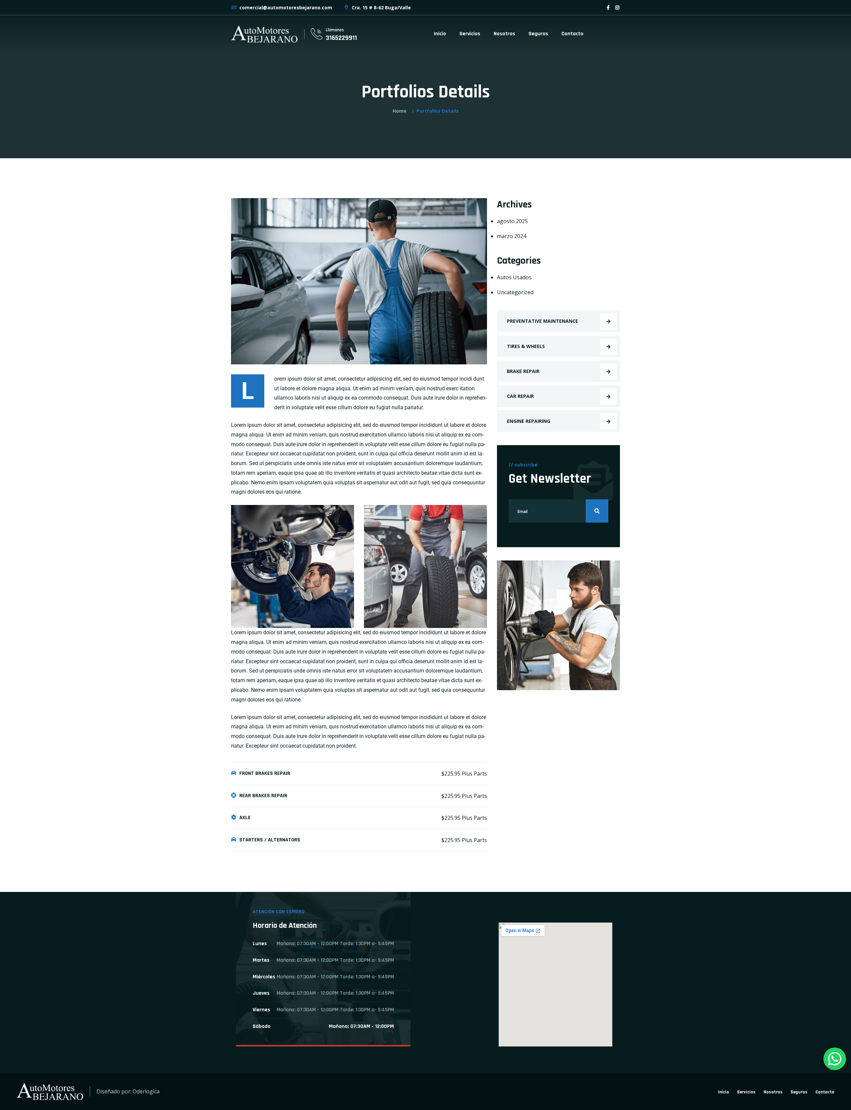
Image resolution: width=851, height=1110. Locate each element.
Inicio (440, 33)
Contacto (572, 33)
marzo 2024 (511, 236)
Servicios (469, 33)
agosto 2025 (512, 221)
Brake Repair (523, 371)
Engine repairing (528, 421)
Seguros (538, 33)
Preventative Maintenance (542, 321)
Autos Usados (514, 277)
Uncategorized (515, 292)
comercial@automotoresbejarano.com (285, 7)
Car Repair (520, 396)
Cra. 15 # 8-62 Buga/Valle (380, 7)
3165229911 (341, 38)
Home (400, 111)
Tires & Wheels (526, 346)
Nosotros (504, 33)
